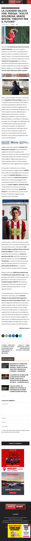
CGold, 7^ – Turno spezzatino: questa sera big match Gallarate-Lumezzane (22, 351)
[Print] (3, 339)
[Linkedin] (13, 339)
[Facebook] (9, 339)
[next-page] (5, 399)
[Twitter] (20, 339)
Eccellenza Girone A (4, 382)
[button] (2, 2)
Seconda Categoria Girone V (4, 370)
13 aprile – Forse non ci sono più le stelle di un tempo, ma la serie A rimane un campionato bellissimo (8, 352)
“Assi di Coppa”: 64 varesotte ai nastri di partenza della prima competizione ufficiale (18, 392)
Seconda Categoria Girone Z (16, 5)
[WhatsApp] (6, 339)
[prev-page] (2, 399)
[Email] (16, 339)
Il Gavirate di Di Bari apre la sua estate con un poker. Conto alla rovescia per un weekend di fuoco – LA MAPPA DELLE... (19, 382)
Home (3, 5)
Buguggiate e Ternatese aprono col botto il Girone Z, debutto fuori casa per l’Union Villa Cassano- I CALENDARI (18, 371)
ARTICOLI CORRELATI (7, 362)
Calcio (7, 5)
